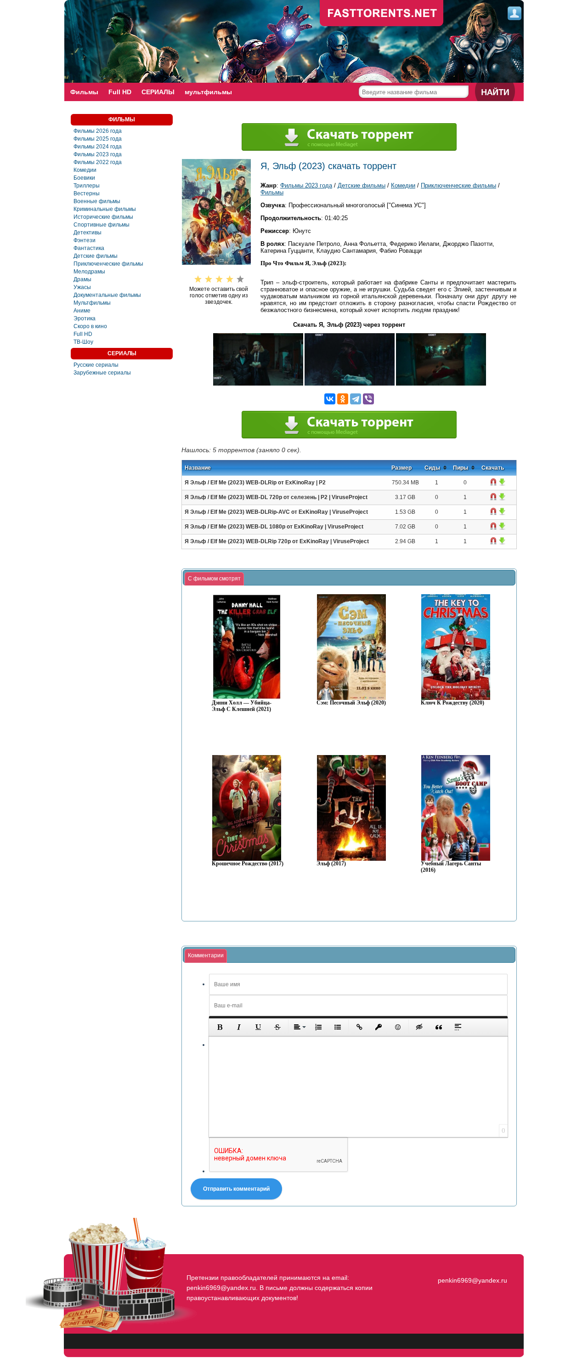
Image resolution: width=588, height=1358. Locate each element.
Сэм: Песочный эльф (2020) (351, 703)
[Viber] (368, 398)
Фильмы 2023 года (98, 154)
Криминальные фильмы (105, 209)
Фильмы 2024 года (98, 146)
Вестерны (87, 193)
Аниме (82, 310)
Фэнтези (85, 240)
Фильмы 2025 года (98, 139)
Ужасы (82, 287)
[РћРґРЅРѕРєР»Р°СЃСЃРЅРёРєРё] (342, 398)
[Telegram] (355, 398)
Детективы (88, 232)
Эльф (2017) (331, 864)
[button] (219, 1027)
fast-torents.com (382, 14)
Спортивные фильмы (102, 225)
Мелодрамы (89, 271)
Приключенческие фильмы (108, 264)
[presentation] (214, 579)
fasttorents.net (471, 1263)
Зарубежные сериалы (102, 372)
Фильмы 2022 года (98, 162)
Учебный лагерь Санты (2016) (451, 867)
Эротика (85, 318)
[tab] (214, 579)
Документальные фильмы (107, 295)
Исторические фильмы (103, 217)
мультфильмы (208, 92)
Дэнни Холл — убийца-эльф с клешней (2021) (241, 706)
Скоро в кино (90, 326)
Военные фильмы (97, 201)
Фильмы (84, 92)
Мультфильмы (92, 303)
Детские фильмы (96, 256)
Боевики (84, 178)
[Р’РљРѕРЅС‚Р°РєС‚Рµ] (329, 398)
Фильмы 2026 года (98, 131)
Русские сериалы (96, 365)
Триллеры (87, 185)
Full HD (119, 92)
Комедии (85, 170)
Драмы (82, 279)
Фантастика (89, 248)
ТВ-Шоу (83, 342)
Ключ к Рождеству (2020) (452, 703)
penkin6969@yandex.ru (472, 1280)
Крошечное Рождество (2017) (247, 864)
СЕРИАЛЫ (158, 92)
